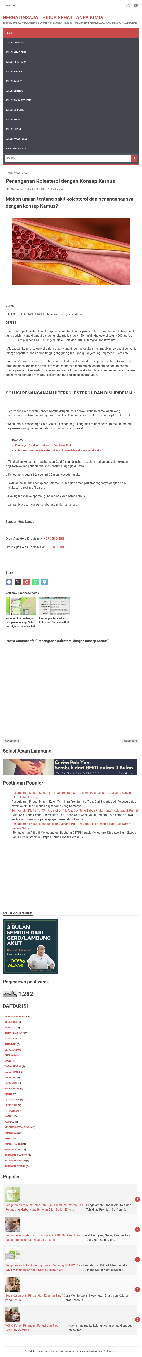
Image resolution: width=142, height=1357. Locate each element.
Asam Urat (11, 1038)
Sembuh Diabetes (16, 148)
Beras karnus (13, 1049)
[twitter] (18, 582)
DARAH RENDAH (13, 1066)
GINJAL (9, 1094)
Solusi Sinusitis (15, 110)
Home (9, 33)
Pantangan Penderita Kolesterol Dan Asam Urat (43, 445)
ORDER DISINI (54, 538)
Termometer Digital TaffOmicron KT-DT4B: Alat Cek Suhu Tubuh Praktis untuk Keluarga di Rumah (75, 810)
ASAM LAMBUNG (13, 1033)
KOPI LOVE (10, 1138)
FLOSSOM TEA (12, 1088)
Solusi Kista (13, 119)
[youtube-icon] (136, 6)
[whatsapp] (35, 582)
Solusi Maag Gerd (16, 52)
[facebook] (9, 582)
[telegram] (44, 582)
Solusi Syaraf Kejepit (18, 100)
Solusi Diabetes (15, 42)
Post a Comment (55, 189)
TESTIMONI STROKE (15, 1166)
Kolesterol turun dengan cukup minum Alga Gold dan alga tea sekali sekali (58, 450)
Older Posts (130, 741)
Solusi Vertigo (14, 90)
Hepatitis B (11, 1105)
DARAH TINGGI (12, 1072)
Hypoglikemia (13, 1110)
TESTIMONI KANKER (15, 1160)
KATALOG (9, 1122)
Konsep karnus (14, 1144)
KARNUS (9, 1116)
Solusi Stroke (14, 71)
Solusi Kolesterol (16, 139)
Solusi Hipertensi (16, 62)
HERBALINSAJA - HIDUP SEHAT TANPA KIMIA (53, 17)
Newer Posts (12, 741)
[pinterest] (26, 582)
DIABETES (10, 1077)
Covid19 (9, 1061)
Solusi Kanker (14, 81)
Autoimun (10, 1044)
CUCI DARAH (11, 1055)
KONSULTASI (11, 1133)
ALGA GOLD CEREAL (15, 1016)
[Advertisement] (71, 882)
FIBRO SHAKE (12, 1083)
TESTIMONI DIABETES (16, 1155)
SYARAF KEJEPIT (13, 1149)
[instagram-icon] (128, 6)
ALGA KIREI (11, 1022)
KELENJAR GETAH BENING (18, 1127)
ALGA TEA (10, 1027)
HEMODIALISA (12, 1099)
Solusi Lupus (13, 129)
